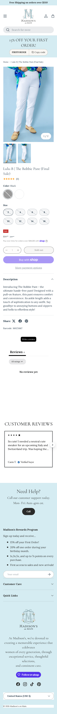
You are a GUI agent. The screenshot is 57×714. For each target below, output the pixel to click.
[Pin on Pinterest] (26, 321)
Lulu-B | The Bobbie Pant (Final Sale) (27, 62)
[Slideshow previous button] (4, 444)
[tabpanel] (28, 382)
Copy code (40, 52)
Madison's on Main (18, 706)
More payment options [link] (28, 267)
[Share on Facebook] (20, 321)
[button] (52, 16)
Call (29, 511)
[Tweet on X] (14, 321)
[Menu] (5, 16)
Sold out (39, 250)
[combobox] (28, 30)
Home (6, 62)
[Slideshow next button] (52, 444)
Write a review (28, 339)
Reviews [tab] (17, 352)
